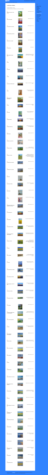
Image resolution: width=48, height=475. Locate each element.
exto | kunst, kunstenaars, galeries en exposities (7, 0)
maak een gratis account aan (13, 2)
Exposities (38, 8)
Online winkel (39, 18)
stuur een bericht (9, 9)
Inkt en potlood (38, 16)
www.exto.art (13, 472)
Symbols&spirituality (39, 11)
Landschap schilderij (39, 13)
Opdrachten (38, 17)
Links (37, 19)
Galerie (38, 9)
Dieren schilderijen (39, 15)
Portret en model (39, 14)
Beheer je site (7, 2)
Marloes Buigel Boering (27, 0)
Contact (38, 21)
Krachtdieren (38, 12)
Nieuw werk (38, 10)
